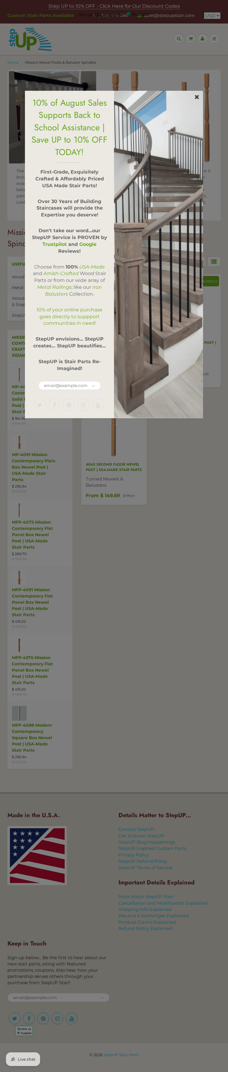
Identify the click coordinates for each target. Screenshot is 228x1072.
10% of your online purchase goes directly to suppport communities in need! (69, 316)
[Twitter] (40, 405)
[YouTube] (98, 405)
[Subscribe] (93, 386)
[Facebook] (54, 405)
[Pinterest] (69, 405)
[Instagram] (83, 405)
